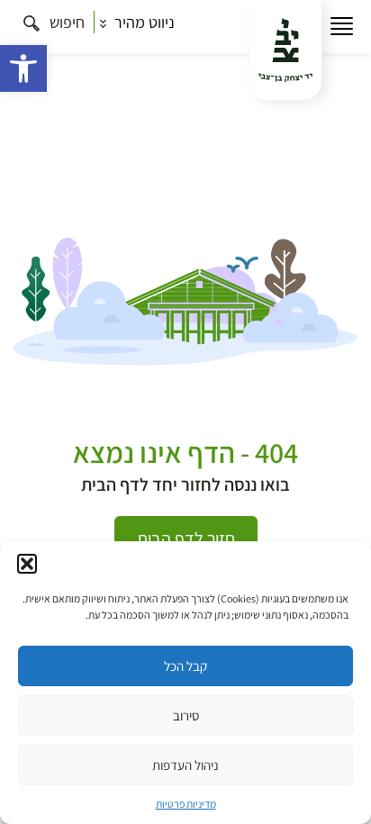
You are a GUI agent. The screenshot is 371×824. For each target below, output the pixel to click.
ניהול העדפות (185, 765)
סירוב (186, 715)
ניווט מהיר (143, 22)
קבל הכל (185, 666)
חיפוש (65, 22)
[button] (23, 68)
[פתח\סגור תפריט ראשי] (341, 27)
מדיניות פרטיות (186, 803)
